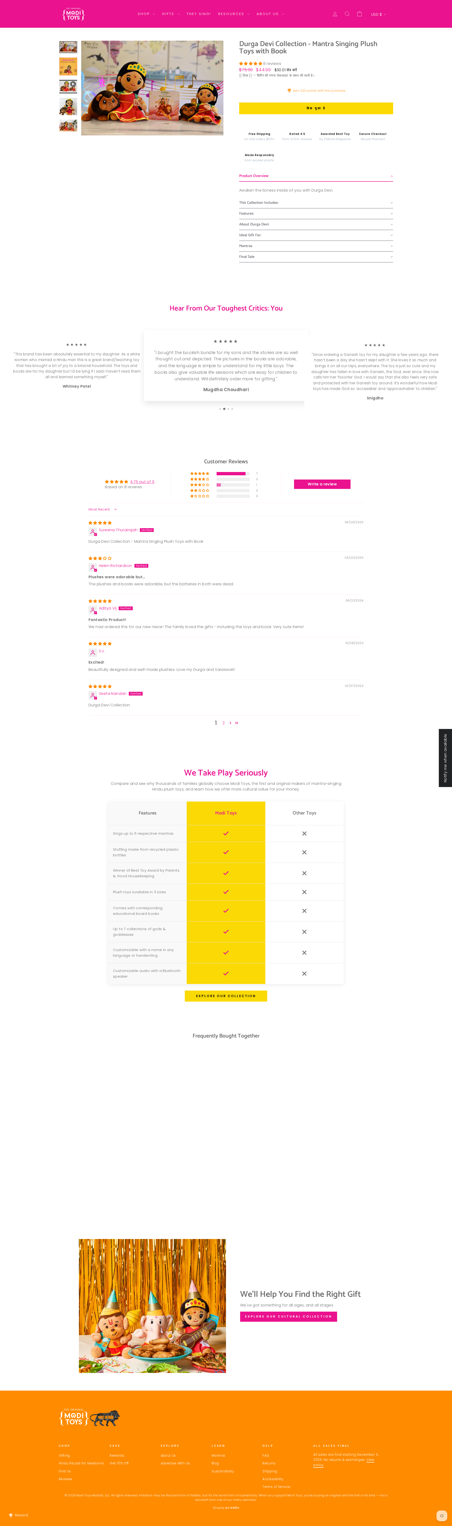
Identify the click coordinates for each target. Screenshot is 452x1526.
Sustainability (223, 1471)
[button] (251, 63)
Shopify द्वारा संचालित (226, 1508)
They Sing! (199, 13)
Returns (268, 1463)
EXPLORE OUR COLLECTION (226, 996)
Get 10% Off (119, 1463)
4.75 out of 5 (142, 481)
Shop (144, 13)
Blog (215, 1463)
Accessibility (272, 1479)
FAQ (265, 1455)
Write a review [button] (322, 484)
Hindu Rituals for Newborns (81, 1463)
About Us (269, 13)
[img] (100, 523)
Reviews (65, 1479)
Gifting (64, 1455)
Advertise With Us (175, 1463)
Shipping (269, 1471)
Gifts (169, 13)
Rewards (117, 1455)
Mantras (218, 1455)
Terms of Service (276, 1487)
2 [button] (223, 723)
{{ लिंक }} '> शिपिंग (251, 75)
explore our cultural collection (288, 1316)
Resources (232, 13)
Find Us (65, 1471)
